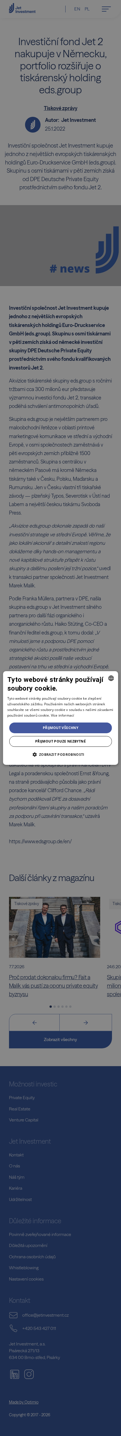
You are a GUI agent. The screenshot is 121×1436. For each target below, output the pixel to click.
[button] (60, 754)
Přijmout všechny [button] (60, 727)
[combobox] (111, 678)
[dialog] (60, 718)
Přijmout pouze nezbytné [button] (60, 741)
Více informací (62, 715)
